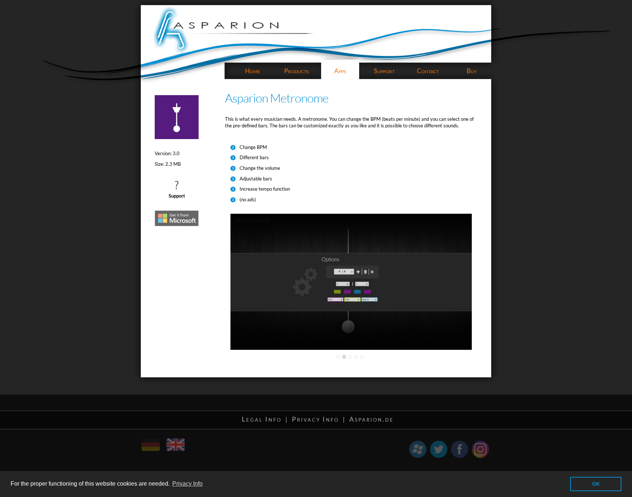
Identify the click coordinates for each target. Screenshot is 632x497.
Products (296, 71)
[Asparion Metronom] (156, 441)
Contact (428, 71)
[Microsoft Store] (417, 449)
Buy (472, 71)
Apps (340, 71)
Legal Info (262, 419)
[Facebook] (459, 449)
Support (384, 71)
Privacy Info (315, 419)
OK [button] (596, 484)
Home (252, 71)
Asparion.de (371, 419)
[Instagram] (480, 449)
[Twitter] (438, 449)
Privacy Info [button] (187, 484)
